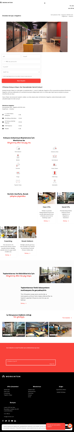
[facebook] (3, 421)
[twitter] (6, 421)
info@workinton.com (9, 416)
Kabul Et (66, 427)
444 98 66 (7, 413)
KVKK (4, 76)
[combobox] (5, 61)
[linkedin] (15, 421)
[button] (7, 37)
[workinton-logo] (6, 2)
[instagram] (9, 421)
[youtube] (12, 421)
